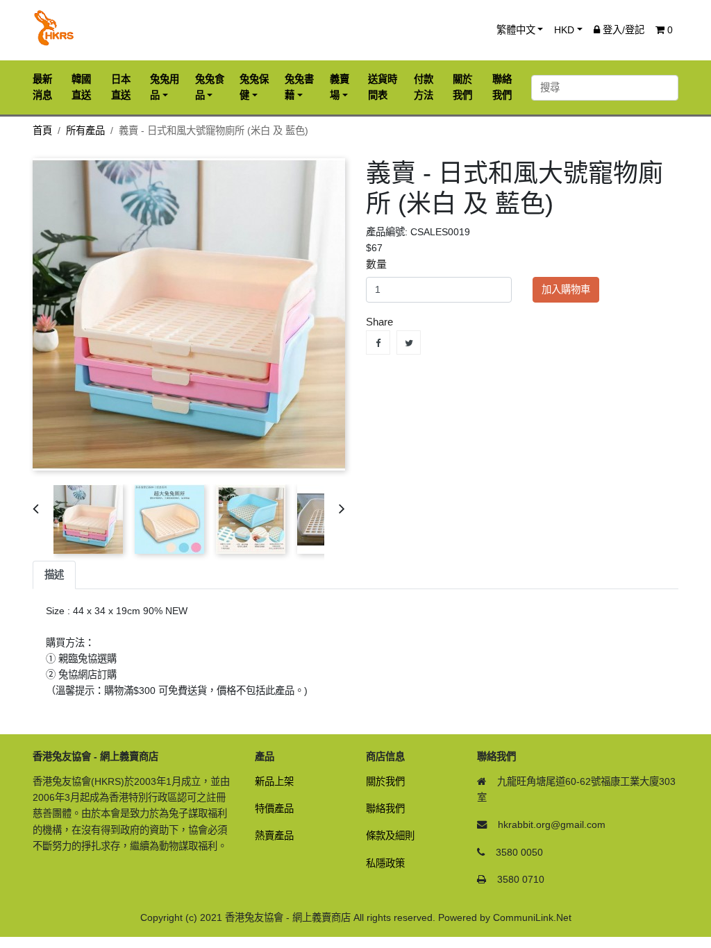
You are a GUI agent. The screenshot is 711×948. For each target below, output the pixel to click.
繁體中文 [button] (515, 29)
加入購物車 (566, 289)
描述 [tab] (54, 574)
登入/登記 (622, 29)
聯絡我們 (385, 808)
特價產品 (274, 808)
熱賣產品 (274, 835)
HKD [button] (564, 29)
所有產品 (85, 130)
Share (378, 342)
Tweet (408, 342)
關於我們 (385, 781)
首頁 (42, 130)
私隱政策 (385, 863)
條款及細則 (390, 835)
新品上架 (274, 781)
